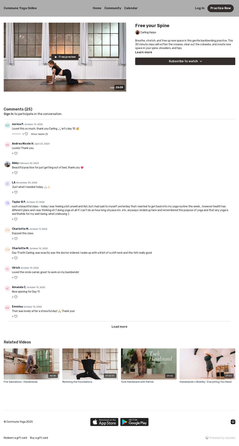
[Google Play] (134, 422)
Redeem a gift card (15, 437)
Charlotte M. (20, 228)
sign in (9, 114)
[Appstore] (104, 422)
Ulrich (16, 267)
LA (13, 182)
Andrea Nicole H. (23, 143)
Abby (15, 163)
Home (97, 8)
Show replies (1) (39, 134)
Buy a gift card (39, 437)
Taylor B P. (19, 202)
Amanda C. (19, 287)
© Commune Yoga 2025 (18, 422)
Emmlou (17, 306)
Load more (119, 326)
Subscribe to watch (183, 61)
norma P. (18, 124)
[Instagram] (233, 422)
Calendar (131, 8)
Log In (199, 8)
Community (112, 8)
